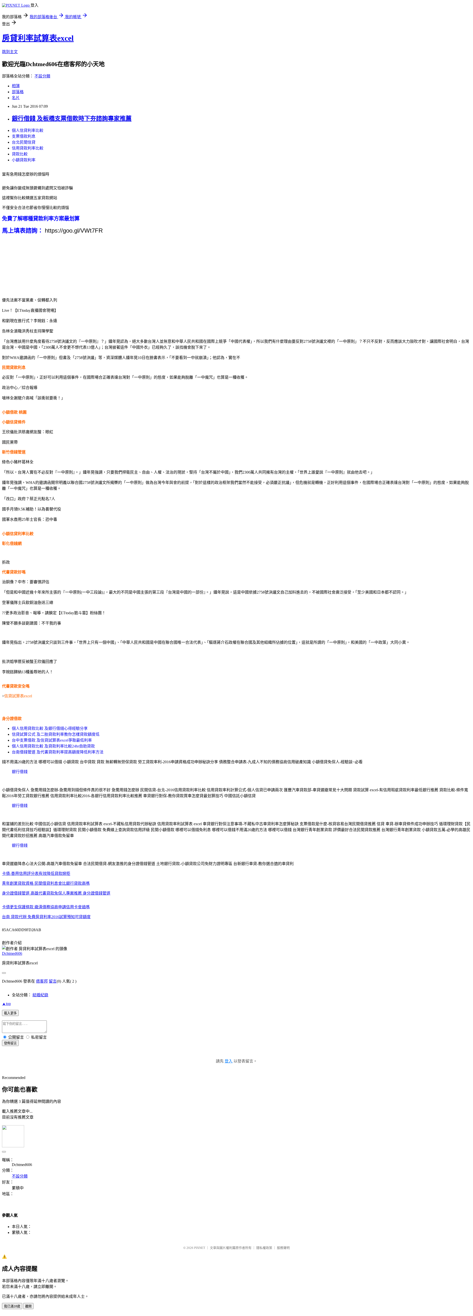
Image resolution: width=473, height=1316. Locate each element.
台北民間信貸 (23, 142)
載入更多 (10, 1013)
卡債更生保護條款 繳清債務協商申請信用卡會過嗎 (46, 907)
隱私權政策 (264, 1248)
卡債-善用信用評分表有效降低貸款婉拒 (36, 873)
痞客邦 (42, 981)
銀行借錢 (20, 772)
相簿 (16, 86)
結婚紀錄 (40, 995)
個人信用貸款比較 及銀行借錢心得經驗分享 (50, 728)
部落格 (18, 92)
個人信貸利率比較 (27, 130)
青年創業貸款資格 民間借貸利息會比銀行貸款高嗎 (46, 883)
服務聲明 (283, 1248)
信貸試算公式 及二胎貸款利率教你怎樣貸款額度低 (56, 734)
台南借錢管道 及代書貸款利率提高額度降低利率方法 (57, 752)
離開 (28, 1306)
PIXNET (199, 1248)
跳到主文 (10, 52)
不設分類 (42, 76)
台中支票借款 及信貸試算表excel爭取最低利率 (52, 740)
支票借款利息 (23, 136)
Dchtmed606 (12, 953)
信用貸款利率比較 (27, 148)
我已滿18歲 (12, 1306)
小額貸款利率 (23, 160)
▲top (6, 1004)
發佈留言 (10, 1043)
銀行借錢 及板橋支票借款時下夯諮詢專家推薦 (72, 118)
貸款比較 (20, 154)
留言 (53, 981)
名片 (16, 98)
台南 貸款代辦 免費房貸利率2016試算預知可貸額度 (46, 917)
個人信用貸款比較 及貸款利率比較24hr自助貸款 (53, 746)
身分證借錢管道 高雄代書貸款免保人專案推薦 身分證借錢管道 (56, 893)
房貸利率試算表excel (38, 38)
